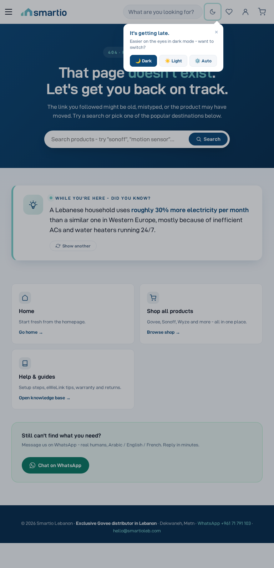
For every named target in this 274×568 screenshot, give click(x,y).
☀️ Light (173, 60)
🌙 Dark (143, 60)
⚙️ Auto (203, 60)
